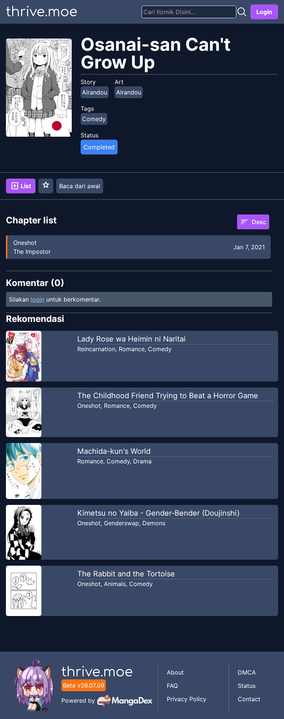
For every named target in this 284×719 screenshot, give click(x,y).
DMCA (247, 672)
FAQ (172, 685)
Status (247, 685)
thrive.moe (41, 11)
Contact (249, 699)
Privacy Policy (186, 699)
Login (264, 12)
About (175, 672)
